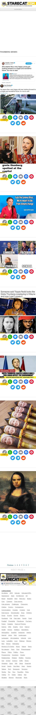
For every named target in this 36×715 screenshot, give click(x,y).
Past (17, 649)
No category (5, 649)
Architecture (20, 596)
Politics (16, 652)
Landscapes (22, 635)
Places (4, 652)
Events (16, 615)
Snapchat (28, 663)
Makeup (21, 641)
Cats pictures (6, 604)
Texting (4, 672)
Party (12, 649)
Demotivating (15, 613)
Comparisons (19, 607)
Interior (29, 632)
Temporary (16, 669)
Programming (6, 655)
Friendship (11, 621)
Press (22, 652)
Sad (3, 660)
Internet (4, 635)
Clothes (4, 607)
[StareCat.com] (18, 4)
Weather (4, 677)
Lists (29, 638)
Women (11, 677)
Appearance (5, 596)
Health (4, 629)
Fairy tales (17, 618)
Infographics (5, 632)
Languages (5, 638)
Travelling (20, 672)
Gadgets (10, 624)
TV (9, 675)
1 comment (4, 224)
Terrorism (24, 669)
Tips (9, 672)
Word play (19, 677)
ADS (11, 593)
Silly (16, 663)
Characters (24, 604)
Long (3, 641)
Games (4, 627)
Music (18, 646)
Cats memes (18, 601)
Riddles (21, 658)
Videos (20, 675)
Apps (12, 596)
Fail (11, 618)
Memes (28, 641)
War (25, 675)
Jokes (10, 635)
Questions (15, 655)
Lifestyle (23, 638)
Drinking (29, 613)
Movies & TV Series (8, 646)
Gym (21, 627)
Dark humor (5, 613)
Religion (14, 658)
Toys (13, 672)
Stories (29, 666)
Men (3, 644)
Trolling (4, 675)
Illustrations (25, 629)
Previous (10, 565)
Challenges (15, 604)
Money (8, 644)
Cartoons (9, 601)
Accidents (5, 593)
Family (24, 618)
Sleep (21, 663)
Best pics (22, 598)
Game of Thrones (20, 624)
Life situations (14, 638)
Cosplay (15, 610)
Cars (3, 601)
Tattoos (4, 669)
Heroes (9, 629)
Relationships (6, 658)
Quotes (22, 655)
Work (25, 677)
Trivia (27, 672)
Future (4, 624)
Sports (9, 666)
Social (3, 666)
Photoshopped (25, 649)
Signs (11, 663)
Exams (22, 615)
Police (10, 652)
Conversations (6, 610)
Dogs (22, 613)
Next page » (18, 569)
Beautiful (10, 598)
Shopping (4, 663)
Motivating (15, 644)
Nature (24, 646)
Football (4, 621)
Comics (10, 607)
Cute (28, 610)
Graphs (15, 627)
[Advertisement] (18, 29)
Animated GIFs (26, 593)
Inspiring (13, 632)
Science (14, 660)
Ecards (9, 615)
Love (15, 641)
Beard (3, 598)
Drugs (3, 615)
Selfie (21, 660)
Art (27, 596)
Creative (22, 610)
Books (29, 598)
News (30, 646)
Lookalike (9, 641)
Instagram (21, 632)
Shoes (27, 660)
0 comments (4, 119)
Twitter (14, 675)
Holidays (16, 629)
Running (28, 658)
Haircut (27, 627)
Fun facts (29, 621)
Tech (9, 669)
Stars (23, 666)
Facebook (5, 618)
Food (30, 618)
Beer (15, 598)
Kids (15, 635)
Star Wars (16, 666)
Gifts (9, 627)
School (8, 660)
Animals (17, 593)
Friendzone (20, 621)
